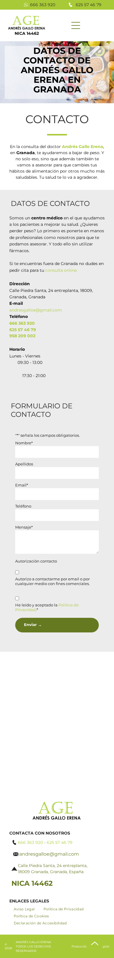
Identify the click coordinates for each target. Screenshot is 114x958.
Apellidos (24, 464)
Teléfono (23, 506)
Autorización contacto (36, 561)
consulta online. (61, 270)
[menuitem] (24, 909)
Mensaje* (24, 527)
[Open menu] (75, 25)
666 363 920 (42, 4)
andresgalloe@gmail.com (35, 310)
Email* (21, 485)
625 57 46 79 (89, 4)
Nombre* (24, 443)
